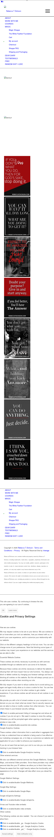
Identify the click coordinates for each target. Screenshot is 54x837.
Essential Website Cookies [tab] (10, 657)
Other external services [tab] (9, 755)
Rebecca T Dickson (25, 547)
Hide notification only (24, 834)
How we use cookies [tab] (8, 627)
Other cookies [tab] (5, 811)
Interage (46, 550)
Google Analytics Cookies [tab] (10, 728)
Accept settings (7, 834)
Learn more (13, 610)
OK (3, 610)
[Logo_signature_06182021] (22, 11)
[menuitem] (46, 11)
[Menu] (46, 11)
